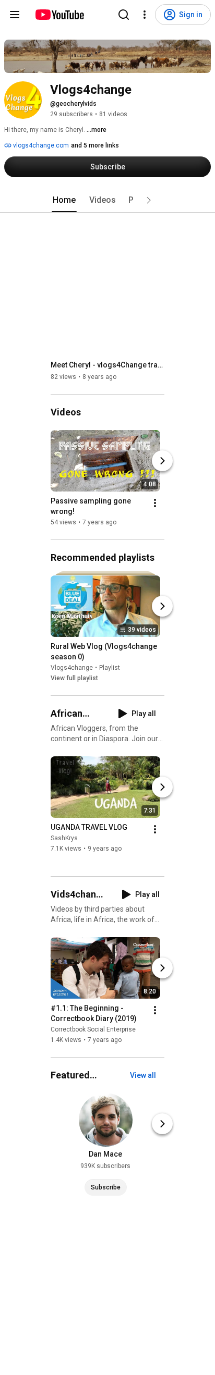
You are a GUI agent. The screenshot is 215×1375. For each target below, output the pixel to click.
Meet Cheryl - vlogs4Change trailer (108, 365)
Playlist (109, 667)
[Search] (123, 14)
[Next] (162, 460)
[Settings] (144, 14)
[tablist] (107, 200)
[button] (148, 200)
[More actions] (155, 503)
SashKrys (64, 838)
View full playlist (74, 678)
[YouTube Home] (59, 14)
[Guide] (14, 14)
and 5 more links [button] (95, 145)
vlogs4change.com (40, 145)
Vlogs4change (72, 667)
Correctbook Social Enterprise (93, 1029)
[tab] (64, 200)
